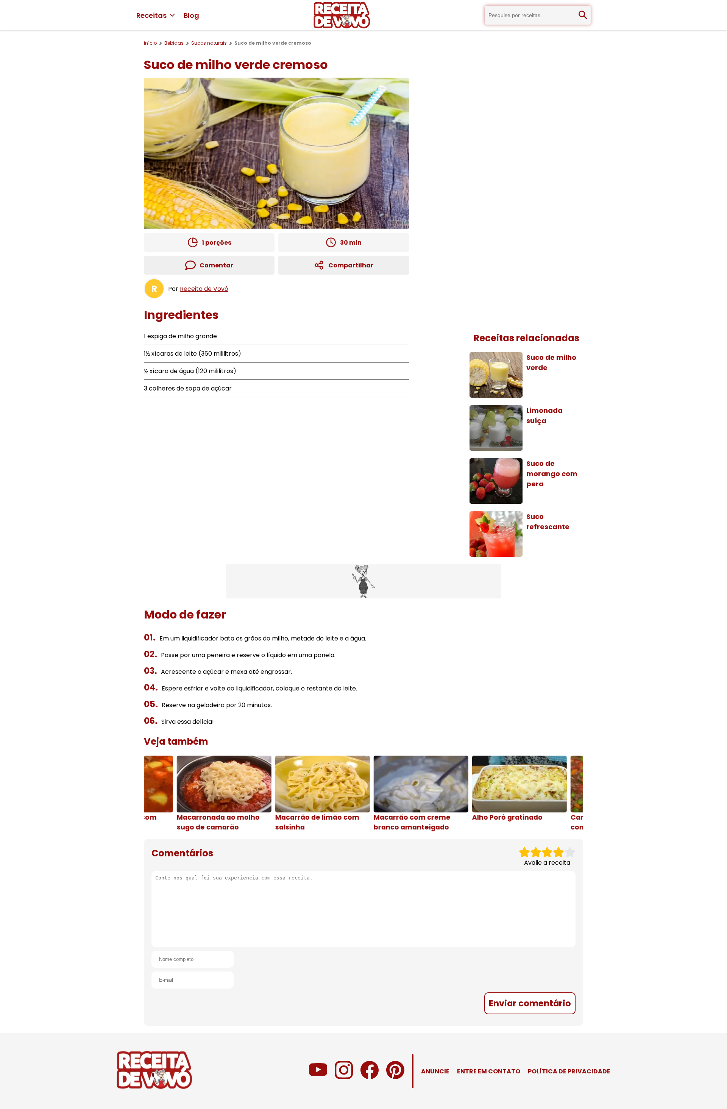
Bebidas (174, 43)
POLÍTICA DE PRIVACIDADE (569, 1071)
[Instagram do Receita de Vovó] (344, 1077)
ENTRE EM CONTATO (488, 1071)
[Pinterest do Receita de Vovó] (395, 1077)
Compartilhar (350, 265)
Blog (191, 15)
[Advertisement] (363, 581)
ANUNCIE (435, 1071)
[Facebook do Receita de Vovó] (369, 1077)
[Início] (342, 15)
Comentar (216, 265)
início (150, 43)
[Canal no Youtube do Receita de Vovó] (318, 1077)
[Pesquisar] (583, 15)
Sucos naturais (209, 43)
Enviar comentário (530, 1003)
